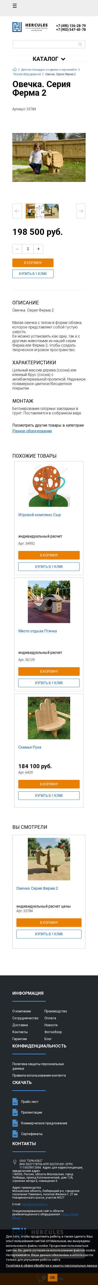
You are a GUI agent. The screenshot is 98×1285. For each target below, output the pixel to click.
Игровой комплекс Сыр (39, 515)
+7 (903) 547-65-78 (71, 30)
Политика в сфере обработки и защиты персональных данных (51, 1265)
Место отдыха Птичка (37, 631)
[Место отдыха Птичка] (49, 601)
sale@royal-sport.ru (35, 1204)
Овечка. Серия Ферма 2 (37, 888)
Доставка (20, 1025)
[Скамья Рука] (49, 718)
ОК (52, 1278)
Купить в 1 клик (33, 274)
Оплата (50, 1018)
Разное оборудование (32, 431)
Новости (51, 1025)
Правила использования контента (39, 1075)
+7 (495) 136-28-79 (71, 26)
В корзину (33, 263)
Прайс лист (30, 1102)
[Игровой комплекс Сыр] (49, 485)
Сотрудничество (25, 1018)
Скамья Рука (29, 747)
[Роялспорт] (30, 30)
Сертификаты (32, 1134)
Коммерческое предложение (44, 1123)
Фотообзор (53, 1032)
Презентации (31, 1112)
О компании (21, 1011)
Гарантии (19, 1039)
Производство (55, 1011)
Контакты (20, 1032)
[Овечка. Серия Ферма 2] (49, 157)
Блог (48, 1039)
